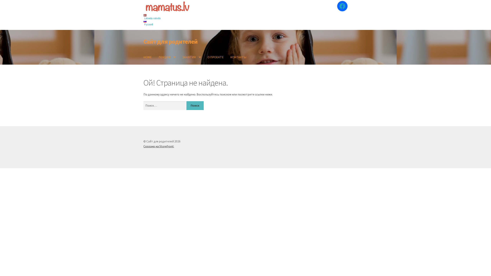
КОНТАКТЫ (238, 57)
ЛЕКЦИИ (164, 57)
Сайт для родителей (170, 41)
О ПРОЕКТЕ (216, 57)
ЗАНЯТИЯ (189, 57)
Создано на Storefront (158, 146)
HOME (147, 57)
